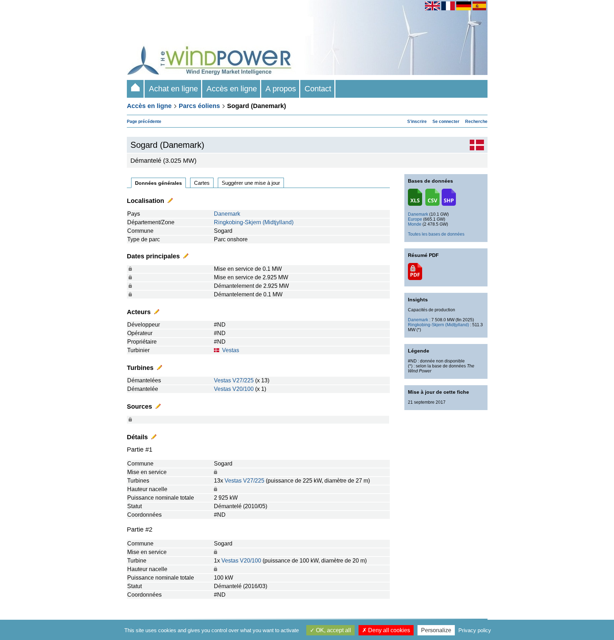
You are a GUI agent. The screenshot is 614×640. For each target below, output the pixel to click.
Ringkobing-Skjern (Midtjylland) (253, 222)
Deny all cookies (388, 630)
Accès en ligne (231, 88)
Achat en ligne (173, 88)
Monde (414, 224)
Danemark (227, 214)
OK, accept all (332, 630)
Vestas (230, 350)
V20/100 (243, 389)
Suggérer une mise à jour (251, 183)
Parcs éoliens (199, 105)
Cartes (202, 183)
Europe (415, 219)
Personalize (436, 630)
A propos (280, 88)
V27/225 (243, 380)
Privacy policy (474, 630)
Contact (317, 88)
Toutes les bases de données (436, 234)
